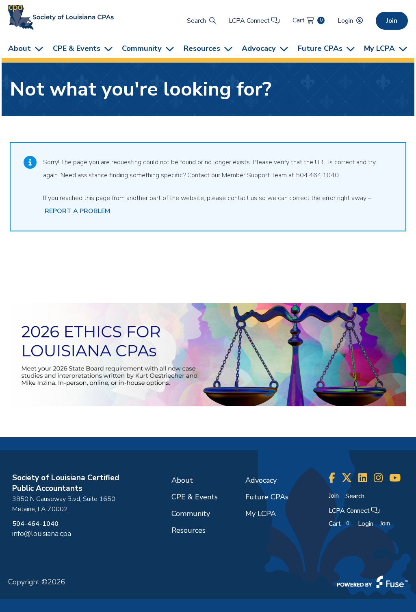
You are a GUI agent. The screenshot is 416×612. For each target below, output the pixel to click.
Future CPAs (320, 48)
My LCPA (379, 48)
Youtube (395, 478)
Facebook (332, 478)
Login (345, 20)
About (19, 48)
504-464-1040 (35, 523)
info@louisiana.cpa (41, 533)
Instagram (378, 478)
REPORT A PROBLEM (77, 211)
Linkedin (362, 478)
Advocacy (259, 48)
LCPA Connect (250, 20)
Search (196, 20)
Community (142, 48)
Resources (202, 48)
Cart (307, 20)
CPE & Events (76, 48)
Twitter (347, 478)
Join (391, 20)
